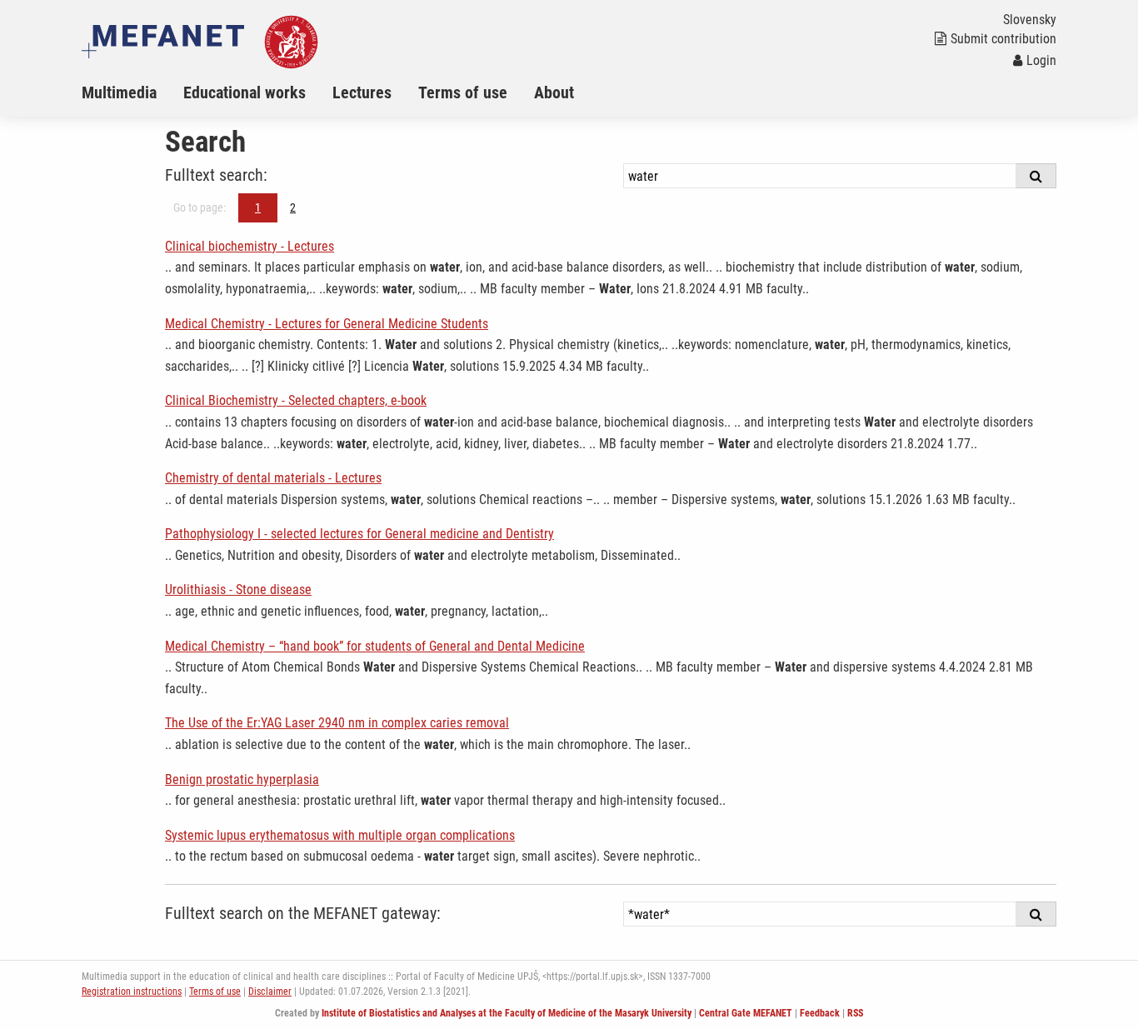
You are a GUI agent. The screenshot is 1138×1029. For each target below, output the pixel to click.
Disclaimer (270, 991)
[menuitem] (132, 92)
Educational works (244, 92)
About (554, 92)
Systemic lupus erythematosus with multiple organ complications (340, 835)
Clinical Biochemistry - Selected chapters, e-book (296, 400)
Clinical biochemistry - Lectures (249, 246)
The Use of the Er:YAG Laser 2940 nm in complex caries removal (337, 723)
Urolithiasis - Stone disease (238, 589)
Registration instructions (132, 991)
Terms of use (462, 92)
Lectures (362, 92)
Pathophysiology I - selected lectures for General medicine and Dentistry (359, 534)
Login (1041, 60)
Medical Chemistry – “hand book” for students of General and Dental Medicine (375, 646)
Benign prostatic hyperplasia (242, 779)
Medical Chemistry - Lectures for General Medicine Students (326, 324)
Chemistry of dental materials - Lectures (273, 478)
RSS (855, 1013)
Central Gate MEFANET (745, 1013)
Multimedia (119, 92)
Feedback (820, 1013)
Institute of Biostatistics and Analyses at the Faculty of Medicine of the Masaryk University (506, 1013)
